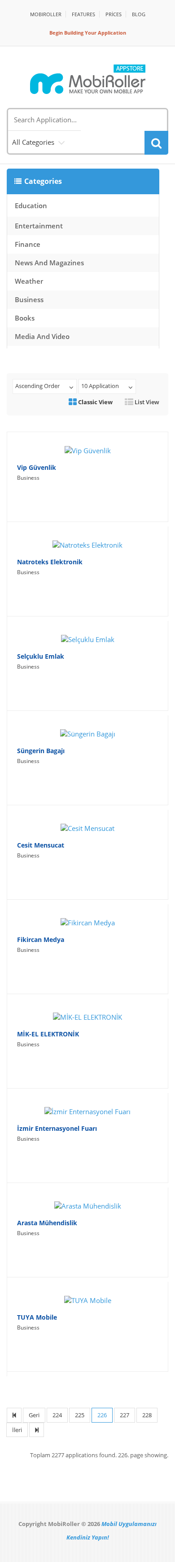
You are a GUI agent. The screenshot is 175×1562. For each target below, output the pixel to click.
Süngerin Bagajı (41, 750)
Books (25, 317)
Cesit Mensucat (40, 845)
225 (79, 1415)
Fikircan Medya (40, 939)
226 (102, 1415)
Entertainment (39, 225)
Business (29, 299)
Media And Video (42, 336)
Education (31, 205)
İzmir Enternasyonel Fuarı (57, 1128)
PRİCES (113, 14)
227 (124, 1415)
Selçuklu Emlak (40, 656)
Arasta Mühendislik (47, 1222)
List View (146, 402)
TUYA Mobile (37, 1317)
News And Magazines (49, 262)
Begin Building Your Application (87, 32)
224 (57, 1415)
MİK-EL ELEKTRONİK (48, 1034)
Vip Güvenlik (36, 467)
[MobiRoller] (87, 79)
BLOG (138, 14)
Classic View (95, 402)
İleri (17, 1430)
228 (147, 1415)
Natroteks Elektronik (50, 562)
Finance (27, 244)
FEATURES (83, 14)
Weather (29, 281)
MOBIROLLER (45, 14)
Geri (34, 1415)
